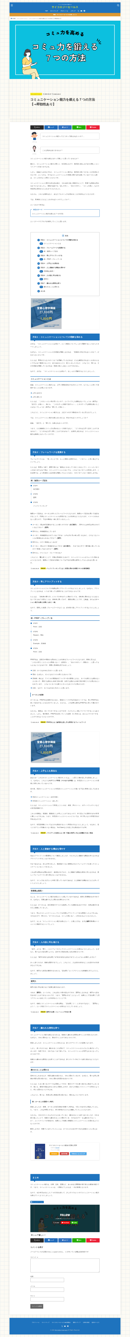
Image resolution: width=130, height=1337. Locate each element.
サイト (32, 1296)
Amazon (54, 1154)
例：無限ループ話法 (49, 251)
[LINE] (84, 11)
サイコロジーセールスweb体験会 (61, 1322)
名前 (31, 1276)
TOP (46, 11)
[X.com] (78, 11)
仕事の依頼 (86, 1322)
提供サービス (95, 1322)
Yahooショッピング (78, 1154)
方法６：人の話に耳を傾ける (49, 275)
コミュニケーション (36, 94)
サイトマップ (54, 11)
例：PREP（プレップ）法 (51, 259)
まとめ (41, 291)
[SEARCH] (118, 5)
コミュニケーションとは (50, 243)
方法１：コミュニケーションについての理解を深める (58, 240)
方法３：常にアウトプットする (50, 255)
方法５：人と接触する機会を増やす (51, 267)
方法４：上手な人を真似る (48, 263)
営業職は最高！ (47, 271)
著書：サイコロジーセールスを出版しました (65, 14)
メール (32, 1286)
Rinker (56, 1147)
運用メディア (77, 1322)
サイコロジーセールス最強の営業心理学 (63, 1145)
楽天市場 (64, 1154)
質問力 (44, 279)
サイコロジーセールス (65, 7)
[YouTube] (81, 11)
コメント (34, 1257)
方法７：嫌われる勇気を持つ (49, 283)
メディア (73, 11)
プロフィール (64, 11)
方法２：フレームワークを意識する (51, 248)
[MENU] (11, 5)
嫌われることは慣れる (49, 287)
